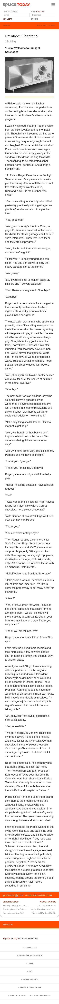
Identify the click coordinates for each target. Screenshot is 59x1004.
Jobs (30, 963)
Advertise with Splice (30, 955)
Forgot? (40, 12)
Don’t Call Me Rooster (46, 905)
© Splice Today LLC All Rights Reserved (30, 995)
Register (6, 938)
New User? (7, 19)
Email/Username (10, 12)
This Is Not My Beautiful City (43, 913)
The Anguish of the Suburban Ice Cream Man (23, 909)
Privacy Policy (30, 979)
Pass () (37, 12)
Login (16, 938)
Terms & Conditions (30, 987)
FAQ (30, 971)
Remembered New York (13, 913)
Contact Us (31, 947)
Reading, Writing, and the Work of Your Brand (23, 905)
